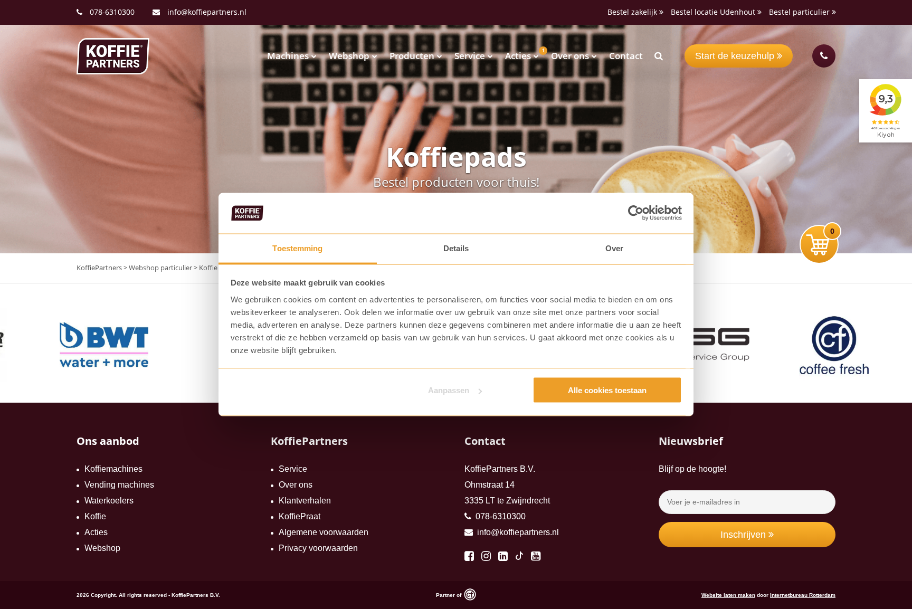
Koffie (95, 516)
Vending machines (119, 484)
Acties (518, 56)
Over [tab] (614, 247)
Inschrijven (744, 534)
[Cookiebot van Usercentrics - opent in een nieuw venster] (636, 213)
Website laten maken (728, 595)
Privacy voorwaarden (318, 548)
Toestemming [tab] (297, 247)
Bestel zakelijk (633, 12)
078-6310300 (112, 12)
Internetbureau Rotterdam (802, 595)
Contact (626, 56)
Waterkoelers (109, 500)
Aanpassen (448, 390)
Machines (288, 56)
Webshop (349, 56)
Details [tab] (456, 247)
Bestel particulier (800, 12)
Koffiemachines (113, 468)
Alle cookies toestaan (607, 390)
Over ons (570, 56)
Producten (412, 56)
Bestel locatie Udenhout (714, 12)
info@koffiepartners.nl (205, 12)
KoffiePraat (299, 516)
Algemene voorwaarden (323, 532)
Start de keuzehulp (736, 56)
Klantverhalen (305, 500)
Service (469, 56)
